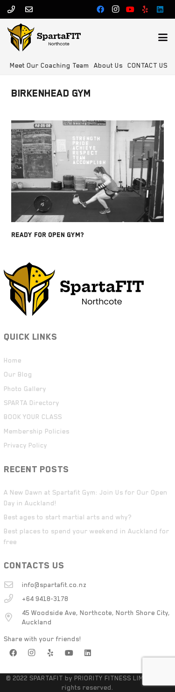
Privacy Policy (25, 445)
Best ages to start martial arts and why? (68, 517)
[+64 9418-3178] (13, 598)
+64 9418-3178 (45, 598)
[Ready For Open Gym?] (87, 171)
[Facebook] (100, 9)
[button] (163, 37)
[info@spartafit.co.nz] (13, 584)
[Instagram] (115, 9)
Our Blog (18, 374)
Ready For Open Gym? (47, 234)
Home (12, 360)
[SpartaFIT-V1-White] (44, 37)
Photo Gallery (25, 388)
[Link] (11, 9)
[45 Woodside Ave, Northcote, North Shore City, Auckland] (13, 617)
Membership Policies (37, 431)
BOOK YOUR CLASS (33, 416)
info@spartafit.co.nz (54, 584)
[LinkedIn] (160, 9)
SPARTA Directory (31, 402)
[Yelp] (145, 9)
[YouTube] (130, 9)
